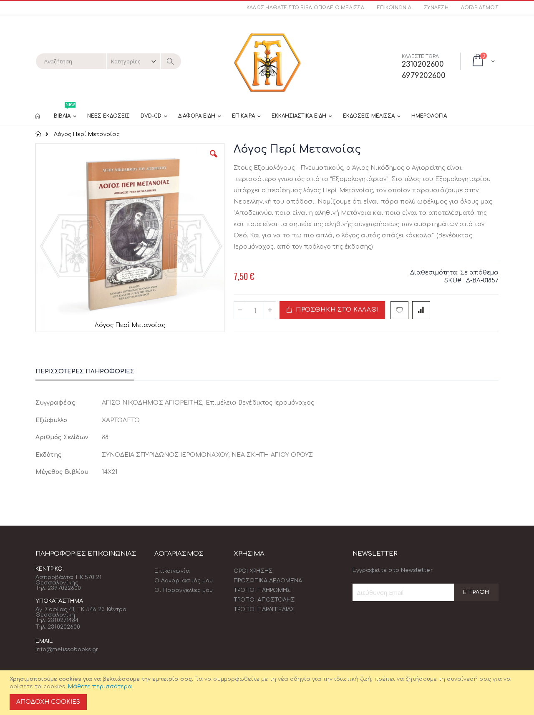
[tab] (91, 373)
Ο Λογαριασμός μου (183, 581)
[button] (213, 160)
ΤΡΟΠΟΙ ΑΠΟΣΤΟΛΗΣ (264, 600)
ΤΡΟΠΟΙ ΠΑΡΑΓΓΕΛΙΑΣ (264, 609)
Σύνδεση (436, 7)
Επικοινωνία (394, 7)
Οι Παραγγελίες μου (183, 590)
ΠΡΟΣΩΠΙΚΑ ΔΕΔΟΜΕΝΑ (268, 581)
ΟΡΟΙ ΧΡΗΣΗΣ (253, 571)
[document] (268, 692)
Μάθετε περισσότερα (100, 687)
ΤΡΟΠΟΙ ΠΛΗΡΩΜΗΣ (262, 590)
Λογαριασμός (480, 7)
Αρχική (38, 134)
